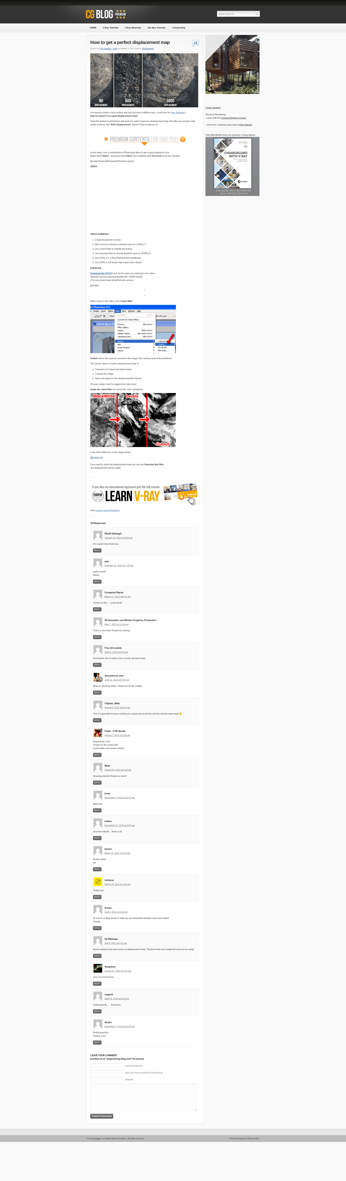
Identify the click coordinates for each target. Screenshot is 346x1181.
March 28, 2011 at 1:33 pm (117, 884)
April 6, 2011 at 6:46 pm (116, 912)
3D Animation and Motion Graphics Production (131, 620)
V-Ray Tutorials (110, 27)
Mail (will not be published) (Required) (144, 1072)
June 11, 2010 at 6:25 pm (117, 680)
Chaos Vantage (213, 107)
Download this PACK (100, 273)
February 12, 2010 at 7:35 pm (119, 565)
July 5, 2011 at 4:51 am (116, 943)
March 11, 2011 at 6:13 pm (117, 853)
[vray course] (144, 508)
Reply (97, 550)
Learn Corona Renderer (108, 510)
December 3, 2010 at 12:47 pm (120, 797)
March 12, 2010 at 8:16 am (118, 596)
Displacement (148, 48)
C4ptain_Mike (112, 703)
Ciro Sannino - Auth (108, 48)
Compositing (178, 27)
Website (129, 1079)
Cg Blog (97, 1138)
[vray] (232, 93)
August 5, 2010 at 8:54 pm (117, 707)
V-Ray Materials (133, 27)
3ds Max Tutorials (157, 27)
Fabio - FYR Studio (115, 731)
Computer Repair (114, 592)
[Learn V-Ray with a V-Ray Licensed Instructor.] (113, 19)
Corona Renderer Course (233, 118)
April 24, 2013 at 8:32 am (117, 998)
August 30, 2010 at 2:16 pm (118, 770)
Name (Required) (133, 1066)
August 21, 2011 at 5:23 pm (118, 971)
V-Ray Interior (245, 125)
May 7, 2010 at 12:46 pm (117, 624)
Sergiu (108, 1022)
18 (195, 42)
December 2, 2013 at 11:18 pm (120, 1026)
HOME (93, 27)
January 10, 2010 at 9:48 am (118, 538)
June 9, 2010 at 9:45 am (116, 652)
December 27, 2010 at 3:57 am (120, 825)
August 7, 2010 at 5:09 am (117, 735)
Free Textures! (178, 112)
